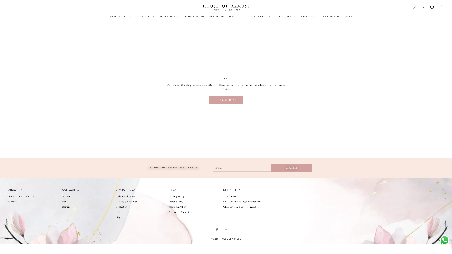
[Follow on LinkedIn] (235, 229)
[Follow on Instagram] (226, 229)
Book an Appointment (337, 16)
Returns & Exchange (126, 201)
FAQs (118, 212)
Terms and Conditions (181, 212)
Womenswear (194, 16)
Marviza (234, 16)
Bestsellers (146, 16)
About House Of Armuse (21, 196)
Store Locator (230, 196)
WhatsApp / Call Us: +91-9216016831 (241, 206)
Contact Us (121, 206)
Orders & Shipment (126, 196)
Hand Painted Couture (116, 16)
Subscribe (291, 167)
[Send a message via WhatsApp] (444, 240)
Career (12, 201)
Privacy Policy (177, 196)
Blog (118, 217)
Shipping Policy (178, 206)
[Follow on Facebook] (217, 229)
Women (66, 196)
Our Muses (308, 16)
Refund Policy (177, 201)
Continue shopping (226, 99)
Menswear (216, 16)
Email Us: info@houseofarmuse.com (242, 201)
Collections (255, 16)
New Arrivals (169, 16)
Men (64, 201)
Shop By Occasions (282, 16)
